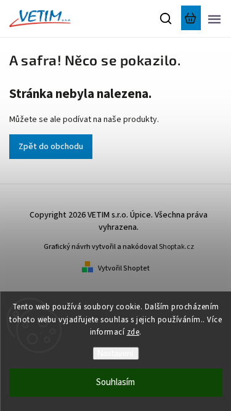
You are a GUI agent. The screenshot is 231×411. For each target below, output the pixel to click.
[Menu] (214, 18)
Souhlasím (115, 382)
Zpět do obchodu (50, 146)
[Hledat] (166, 18)
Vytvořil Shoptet (124, 268)
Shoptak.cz (176, 247)
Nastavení (115, 353)
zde (133, 332)
